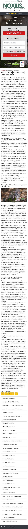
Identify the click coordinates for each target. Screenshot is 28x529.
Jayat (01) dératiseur (8, 480)
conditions (13, 51)
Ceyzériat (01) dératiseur (9, 451)
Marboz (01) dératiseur (9, 426)
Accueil (3, 527)
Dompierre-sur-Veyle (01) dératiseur (12, 514)
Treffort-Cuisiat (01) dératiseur (11, 448)
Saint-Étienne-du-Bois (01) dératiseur (13, 409)
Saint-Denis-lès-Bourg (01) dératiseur (13, 405)
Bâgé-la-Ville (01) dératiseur (10, 521)
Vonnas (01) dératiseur (9, 492)
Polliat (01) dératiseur (8, 412)
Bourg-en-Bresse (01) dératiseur (11, 402)
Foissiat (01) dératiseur (9, 455)
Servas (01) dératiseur (8, 459)
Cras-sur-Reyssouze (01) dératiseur (12, 416)
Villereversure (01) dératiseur (10, 473)
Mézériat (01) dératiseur (9, 466)
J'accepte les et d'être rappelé (15, 51)
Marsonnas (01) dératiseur (10, 469)
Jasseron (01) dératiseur (9, 430)
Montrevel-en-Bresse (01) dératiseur (12, 441)
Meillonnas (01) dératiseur (9, 434)
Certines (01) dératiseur (9, 462)
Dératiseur (4, 70)
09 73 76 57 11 (15, 33)
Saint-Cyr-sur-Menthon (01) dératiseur (13, 503)
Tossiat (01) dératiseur (8, 484)
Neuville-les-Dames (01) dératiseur (12, 510)
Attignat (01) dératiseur (9, 398)
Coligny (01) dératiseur (9, 500)
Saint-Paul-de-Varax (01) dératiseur (12, 496)
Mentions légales (11, 527)
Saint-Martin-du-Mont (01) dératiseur (12, 507)
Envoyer (14, 55)
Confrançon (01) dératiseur (10, 444)
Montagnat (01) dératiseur (9, 437)
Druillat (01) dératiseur (8, 517)
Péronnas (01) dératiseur (9, 419)
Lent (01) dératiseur (8, 476)
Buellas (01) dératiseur (9, 423)
